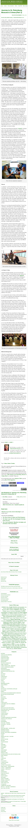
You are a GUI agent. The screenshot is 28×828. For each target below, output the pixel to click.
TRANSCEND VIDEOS (5, 657)
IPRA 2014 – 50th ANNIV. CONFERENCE (8, 786)
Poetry (8, 637)
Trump (16, 642)
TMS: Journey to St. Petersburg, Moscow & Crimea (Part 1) (14, 475)
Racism (10, 638)
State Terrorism (16, 641)
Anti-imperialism (21, 607)
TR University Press (4, 600)
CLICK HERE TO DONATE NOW (14, 530)
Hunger (23, 622)
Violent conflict (11, 645)
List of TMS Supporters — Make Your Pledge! (14, 537)
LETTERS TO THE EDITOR (6, 765)
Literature (4, 630)
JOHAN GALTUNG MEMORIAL (6, 654)
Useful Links (3, 807)
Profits (20, 637)
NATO (6, 633)
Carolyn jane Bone (4, 795)
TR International (4, 593)
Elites (4, 616)
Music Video (22, 631)
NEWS (2, 686)
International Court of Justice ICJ (14, 624)
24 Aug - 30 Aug (14, 542)
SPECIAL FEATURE (4, 739)
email (12, 482)
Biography (4, 609)
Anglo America (13, 607)
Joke (3, 629)
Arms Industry (10, 608)
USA (12, 644)
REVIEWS (3, 733)
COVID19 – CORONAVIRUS (6, 767)
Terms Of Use (3, 808)
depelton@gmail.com (19, 504)
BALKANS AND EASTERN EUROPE (7, 694)
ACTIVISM (3, 682)
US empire (17, 644)
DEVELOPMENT (4, 750)
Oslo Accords (23, 634)
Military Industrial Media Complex (13, 631)
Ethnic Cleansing (17, 616)
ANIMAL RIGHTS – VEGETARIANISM (7, 766)
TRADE (2, 748)
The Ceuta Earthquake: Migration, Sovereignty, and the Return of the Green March (14, 522)
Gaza (12, 619)
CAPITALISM (3, 720)
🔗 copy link (12, 485)
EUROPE (2, 699)
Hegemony (6, 622)
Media (17, 630)
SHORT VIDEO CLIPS (5, 782)
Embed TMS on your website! (14, 820)
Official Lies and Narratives (13, 634)
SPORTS (2, 770)
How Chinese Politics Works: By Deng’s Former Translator (11, 571)
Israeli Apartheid (9, 627)
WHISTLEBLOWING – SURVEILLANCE (8, 728)
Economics (19, 615)
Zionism (19, 648)
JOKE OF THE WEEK (4, 778)
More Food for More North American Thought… (17, 795)
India (11, 623)
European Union (5, 618)
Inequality (22, 623)
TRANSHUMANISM (4, 741)
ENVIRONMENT (4, 721)
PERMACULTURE (4, 752)
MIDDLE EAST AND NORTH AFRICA (7, 707)
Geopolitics (9, 620)
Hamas (21, 620)
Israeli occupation (22, 627)
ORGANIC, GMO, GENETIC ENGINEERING (8, 732)
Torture (13, 642)
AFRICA (2, 680)
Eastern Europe (9, 615)
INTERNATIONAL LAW (5, 710)
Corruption (10, 612)
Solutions (9, 641)
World (15, 648)
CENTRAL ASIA (4, 698)
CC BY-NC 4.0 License (24, 490)
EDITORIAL (3, 653)
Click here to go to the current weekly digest (11, 511)
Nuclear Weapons (23, 633)
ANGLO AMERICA (4, 684)
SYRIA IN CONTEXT (4, 713)
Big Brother (22, 608)
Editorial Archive (4, 577)
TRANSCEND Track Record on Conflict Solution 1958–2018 (11, 588)
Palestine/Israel (12, 635)
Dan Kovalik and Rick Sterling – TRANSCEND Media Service (12, 17)
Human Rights (17, 622)
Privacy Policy (3, 811)
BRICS (8, 609)
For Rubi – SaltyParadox (5, 793)
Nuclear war (16, 633)
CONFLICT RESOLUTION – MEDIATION (8, 665)
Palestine (6, 635)
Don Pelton (5, 497)
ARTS (2, 743)
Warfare (8, 647)
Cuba (8, 613)
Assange (15, 608)
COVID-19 (16, 612)
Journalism (7, 629)
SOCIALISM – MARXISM (5, 722)
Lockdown (9, 630)
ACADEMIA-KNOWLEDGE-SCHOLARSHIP (8, 717)
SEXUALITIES (3, 763)
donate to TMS (18, 478)
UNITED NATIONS (4, 714)
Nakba (2, 633)
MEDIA (2, 701)
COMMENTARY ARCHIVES (6, 785)
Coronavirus (4, 612)
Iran (25, 626)
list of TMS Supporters (10, 480)
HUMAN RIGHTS (4, 676)
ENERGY (2, 691)
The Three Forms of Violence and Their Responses (14, 517)
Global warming (15, 620)
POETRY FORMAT (4, 775)
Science (7, 639)
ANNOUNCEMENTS (4, 660)
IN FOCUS (3, 679)
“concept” (20, 128)
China (21, 609)
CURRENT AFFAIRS (4, 762)
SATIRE (2, 735)
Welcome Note (3, 581)
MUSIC (2, 759)
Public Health (5, 638)
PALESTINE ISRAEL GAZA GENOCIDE (8, 709)
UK (19, 642)
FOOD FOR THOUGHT (5, 773)
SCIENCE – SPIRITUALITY (6, 769)
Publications (3, 579)
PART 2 (6, 442)
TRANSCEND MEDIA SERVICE (12, 1)
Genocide (17, 619)
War (16, 645)
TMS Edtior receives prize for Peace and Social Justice (10, 586)
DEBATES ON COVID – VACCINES (7, 736)
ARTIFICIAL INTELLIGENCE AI (6, 718)
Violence (5, 645)
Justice (12, 629)
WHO (8, 648)
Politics (12, 637)
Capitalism (16, 609)
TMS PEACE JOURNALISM (6, 663)
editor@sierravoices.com (8, 504)
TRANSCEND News (4, 656)
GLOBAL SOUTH (4, 702)
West (12, 647)
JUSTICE (2, 687)
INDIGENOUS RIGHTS (5, 729)
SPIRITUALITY (3, 774)
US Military (22, 644)
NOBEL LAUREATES (4, 664)
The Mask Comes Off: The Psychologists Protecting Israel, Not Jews (14, 519)
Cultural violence (14, 613)
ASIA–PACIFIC (3, 690)
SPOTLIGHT (3, 705)
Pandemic (19, 635)
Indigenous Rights (16, 623)
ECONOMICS (3, 747)
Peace (23, 635)
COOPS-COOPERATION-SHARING (7, 667)
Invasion (22, 626)
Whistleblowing (23, 647)
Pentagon (4, 637)
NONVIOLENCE (4, 668)
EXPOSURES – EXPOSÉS (5, 724)
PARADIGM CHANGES (5, 731)
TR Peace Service (4, 597)
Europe (23, 616)
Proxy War (24, 637)
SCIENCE (2, 737)
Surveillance (8, 642)
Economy (24, 615)
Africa (7, 607)
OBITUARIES (3, 777)
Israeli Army (15, 627)
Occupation (4, 634)
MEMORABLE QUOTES (5, 683)
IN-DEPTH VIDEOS (4, 781)
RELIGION (3, 740)
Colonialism (18, 611)
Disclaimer (3, 810)
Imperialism (6, 623)
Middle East (23, 630)
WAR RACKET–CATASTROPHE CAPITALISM (9, 688)
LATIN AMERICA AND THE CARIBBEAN (8, 703)
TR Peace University (4, 596)
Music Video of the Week (5, 788)
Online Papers (3, 578)
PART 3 (11, 442)
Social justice (23, 639)
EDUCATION (3, 697)
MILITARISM (3, 673)
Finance (17, 617)
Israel (3, 627)
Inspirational (4, 624)
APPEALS (3, 706)
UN (25, 642)
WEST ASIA (3, 716)
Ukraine (13, 463)
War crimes (20, 645)
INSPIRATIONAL (4, 771)
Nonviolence (11, 633)
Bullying (11, 609)
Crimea (5, 463)
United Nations (7, 644)
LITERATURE (3, 758)
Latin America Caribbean (20, 629)
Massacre (13, 630)
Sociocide (5, 641)
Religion (14, 638)
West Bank (17, 647)
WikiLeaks (11, 648)
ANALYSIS (3, 675)
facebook (5, 485)
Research (18, 638)
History (11, 622)
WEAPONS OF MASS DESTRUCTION (7, 671)
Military (4, 631)
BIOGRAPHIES (3, 661)
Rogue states (23, 638)
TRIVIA (2, 756)
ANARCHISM (3, 751)
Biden (18, 608)
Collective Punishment (10, 611)
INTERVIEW (3, 744)
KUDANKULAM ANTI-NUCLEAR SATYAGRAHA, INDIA (10, 754)
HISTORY (2, 725)
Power (16, 637)
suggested (22, 275)
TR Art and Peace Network (5, 594)
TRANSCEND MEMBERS (16, 15)
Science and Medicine (14, 639)
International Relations (15, 626)
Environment (9, 616)
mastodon (21, 482)
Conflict (23, 611)
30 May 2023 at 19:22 (21, 496)
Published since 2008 (14, 826)
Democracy (20, 613)
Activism (4, 607)
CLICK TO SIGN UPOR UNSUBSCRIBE (14, 550)
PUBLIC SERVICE (4, 755)
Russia (9, 463)
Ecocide (14, 615)
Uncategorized (3, 784)
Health (25, 620)
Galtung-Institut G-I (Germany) (6, 601)
